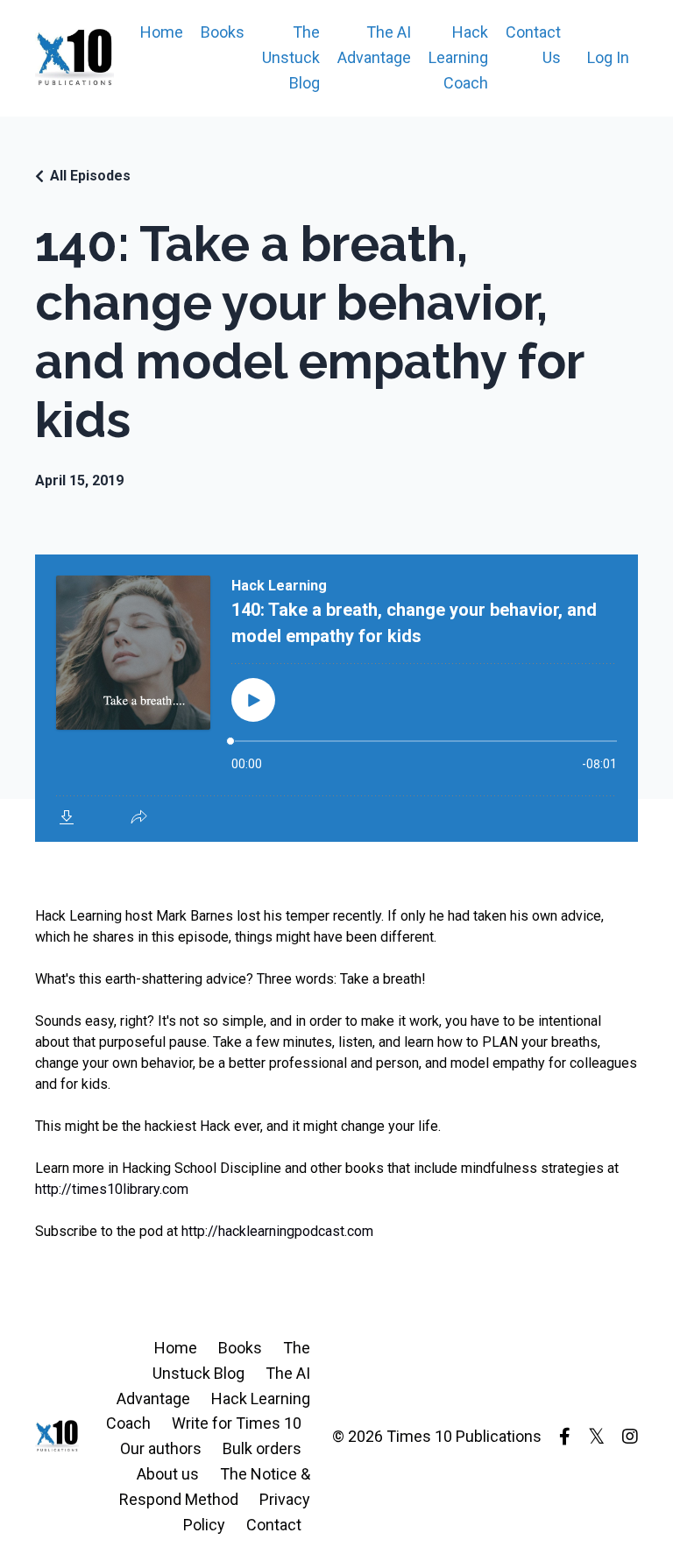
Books (222, 32)
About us (168, 1474)
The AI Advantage (374, 45)
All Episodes (90, 175)
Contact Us (533, 45)
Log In (608, 57)
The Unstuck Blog (291, 57)
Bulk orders (262, 1448)
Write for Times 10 (236, 1423)
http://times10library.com (111, 1189)
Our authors (161, 1448)
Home (161, 32)
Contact (273, 1524)
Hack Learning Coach (458, 57)
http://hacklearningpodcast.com (277, 1231)
